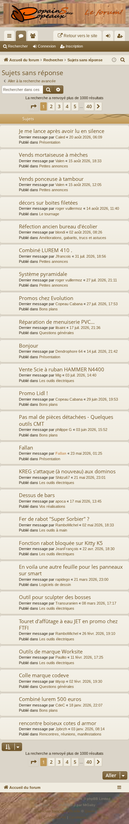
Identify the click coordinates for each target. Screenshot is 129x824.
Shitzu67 (62, 477)
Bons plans (48, 309)
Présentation (49, 142)
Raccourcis (10, 37)
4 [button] (67, 106)
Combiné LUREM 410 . (45, 250)
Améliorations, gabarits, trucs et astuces (72, 238)
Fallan (26, 447)
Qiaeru (90, 811)
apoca (60, 501)
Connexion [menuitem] (109, 37)
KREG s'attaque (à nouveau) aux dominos (67, 471)
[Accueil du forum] (64, 13)
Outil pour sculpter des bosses (55, 597)
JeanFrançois (66, 549)
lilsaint (60, 328)
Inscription (74, 46)
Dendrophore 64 (69, 351)
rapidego (62, 579)
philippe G (63, 430)
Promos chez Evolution (46, 298)
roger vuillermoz (68, 208)
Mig (58, 375)
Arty (52, 805)
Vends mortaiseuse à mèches (53, 154)
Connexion (47, 46)
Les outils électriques (56, 381)
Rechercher (18, 46)
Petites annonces (53, 166)
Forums (22, 37)
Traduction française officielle (57, 811)
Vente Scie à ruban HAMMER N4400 (61, 369)
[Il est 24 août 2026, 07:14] (114, 60)
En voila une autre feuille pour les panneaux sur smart (71, 570)
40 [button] (89, 106)
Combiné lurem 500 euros (50, 699)
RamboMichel (66, 525)
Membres (34, 37)
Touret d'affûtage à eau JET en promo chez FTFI (68, 624)
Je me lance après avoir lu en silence (61, 130)
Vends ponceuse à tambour (51, 178)
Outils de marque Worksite (51, 651)
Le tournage (49, 214)
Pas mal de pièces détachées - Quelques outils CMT (66, 420)
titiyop (60, 681)
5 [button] (75, 106)
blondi (60, 232)
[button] (33, 106)
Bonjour (28, 345)
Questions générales (56, 333)
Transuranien (66, 603)
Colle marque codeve (44, 675)
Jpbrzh (61, 729)
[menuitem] (77, 36)
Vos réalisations (52, 506)
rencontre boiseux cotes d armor (57, 723)
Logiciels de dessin (55, 585)
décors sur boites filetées (48, 202)
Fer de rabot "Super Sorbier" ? (54, 518)
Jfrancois (63, 256)
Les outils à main (53, 530)
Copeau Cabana (69, 304)
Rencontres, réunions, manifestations (70, 734)
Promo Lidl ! (33, 393)
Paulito (60, 657)
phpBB (48, 799)
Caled (60, 137)
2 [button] (51, 106)
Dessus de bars (37, 495)
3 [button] (59, 106)
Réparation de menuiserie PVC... (57, 321)
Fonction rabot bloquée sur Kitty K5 (61, 542)
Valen (59, 161)
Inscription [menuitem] (121, 37)
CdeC (60, 705)
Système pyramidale (43, 273)
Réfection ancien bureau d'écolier (58, 226)
